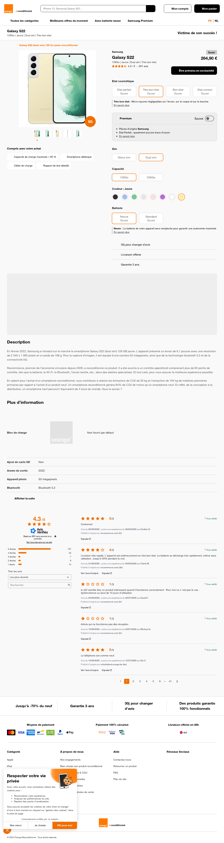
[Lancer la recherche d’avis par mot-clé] (69, 585)
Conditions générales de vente (77, 792)
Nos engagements (70, 759)
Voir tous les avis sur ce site (39, 542)
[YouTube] (203, 761)
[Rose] (153, 197)
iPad (9, 766)
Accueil (8, 45)
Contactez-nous (122, 759)
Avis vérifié (212, 518)
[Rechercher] (150, 8)
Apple (10, 759)
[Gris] (143, 197)
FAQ (115, 772)
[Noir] (115, 197)
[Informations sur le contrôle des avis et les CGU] (55, 536)
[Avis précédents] (120, 681)
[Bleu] (124, 197)
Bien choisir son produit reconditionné (81, 766)
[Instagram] (177, 761)
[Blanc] (172, 197)
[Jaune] (181, 197)
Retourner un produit (124, 766)
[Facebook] (169, 761)
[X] (194, 761)
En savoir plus (121, 105)
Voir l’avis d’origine (89, 573)
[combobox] (93, 8)
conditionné (24, 11)
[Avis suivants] (177, 681)
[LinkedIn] (186, 761)
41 (170, 681)
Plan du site (119, 779)
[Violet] (162, 197)
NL (216, 20)
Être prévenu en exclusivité (196, 70)
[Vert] (134, 197)
